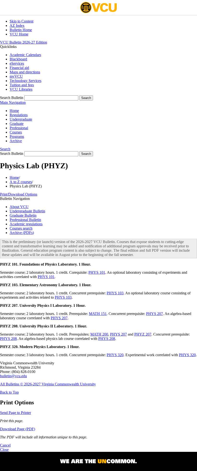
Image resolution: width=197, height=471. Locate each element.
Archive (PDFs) (22, 233)
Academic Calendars (25, 55)
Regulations (19, 115)
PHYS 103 (115, 293)
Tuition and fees (22, 85)
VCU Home (19, 34)
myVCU (16, 76)
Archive (16, 141)
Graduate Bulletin (23, 215)
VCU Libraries (21, 89)
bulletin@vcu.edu (13, 376)
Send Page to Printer (15, 413)
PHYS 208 (8, 339)
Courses (16, 132)
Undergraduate (21, 119)
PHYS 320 (115, 355)
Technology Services (25, 81)
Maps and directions (25, 72)
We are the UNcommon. (98, 461)
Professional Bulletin (25, 220)
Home (14, 111)
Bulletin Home (21, 30)
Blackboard (18, 59)
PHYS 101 (96, 272)
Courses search (21, 228)
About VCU (19, 207)
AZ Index (17, 25)
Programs (17, 136)
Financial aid (19, 68)
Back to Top (9, 392)
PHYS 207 (154, 314)
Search (5, 149)
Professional (19, 128)
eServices (17, 63)
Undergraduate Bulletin (27, 211)
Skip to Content (21, 21)
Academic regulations (26, 224)
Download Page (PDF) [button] (17, 429)
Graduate (17, 124)
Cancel (5, 445)
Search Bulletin (11, 98)
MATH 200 (99, 334)
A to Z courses (21, 182)
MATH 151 (98, 314)
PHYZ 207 (142, 334)
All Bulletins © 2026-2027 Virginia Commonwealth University (48, 384)
